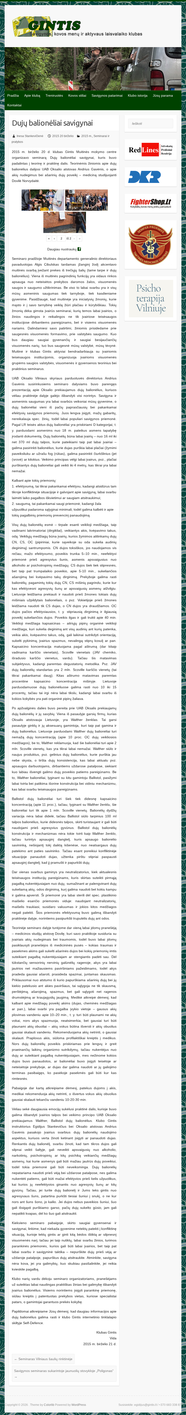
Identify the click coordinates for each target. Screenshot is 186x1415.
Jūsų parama (163, 95)
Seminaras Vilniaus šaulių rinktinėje (43, 1359)
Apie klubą (32, 95)
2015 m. (86, 136)
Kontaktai (14, 105)
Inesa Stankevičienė (30, 136)
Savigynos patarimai (107, 95)
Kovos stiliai (77, 95)
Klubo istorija (137, 95)
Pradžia (13, 95)
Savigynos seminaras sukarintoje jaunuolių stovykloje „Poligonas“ (64, 1374)
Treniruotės (54, 95)
